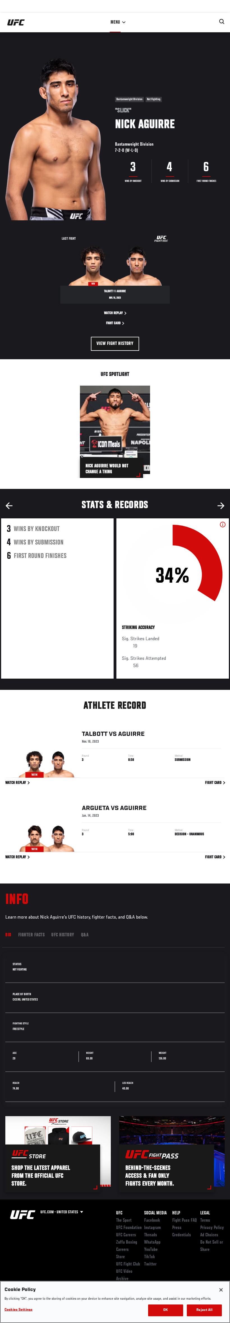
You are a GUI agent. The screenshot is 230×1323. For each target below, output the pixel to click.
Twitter (150, 1264)
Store (120, 1257)
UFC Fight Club (128, 1264)
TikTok (149, 1257)
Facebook (152, 1220)
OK (165, 1310)
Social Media (155, 1213)
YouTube (151, 1249)
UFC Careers (126, 1235)
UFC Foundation (129, 1227)
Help (176, 1213)
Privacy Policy (212, 1227)
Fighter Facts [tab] (31, 935)
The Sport (124, 1220)
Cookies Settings (18, 1310)
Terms (205, 1220)
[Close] (221, 1290)
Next (221, 505)
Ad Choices (209, 1235)
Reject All (204, 1310)
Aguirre (131, 734)
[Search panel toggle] (222, 21)
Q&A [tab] (85, 935)
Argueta (95, 808)
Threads (150, 1235)
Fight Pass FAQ (184, 1220)
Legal (205, 1213)
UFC (119, 1213)
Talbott (94, 734)
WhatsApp (152, 1242)
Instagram (152, 1227)
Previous (9, 505)
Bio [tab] (8, 935)
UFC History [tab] (62, 935)
